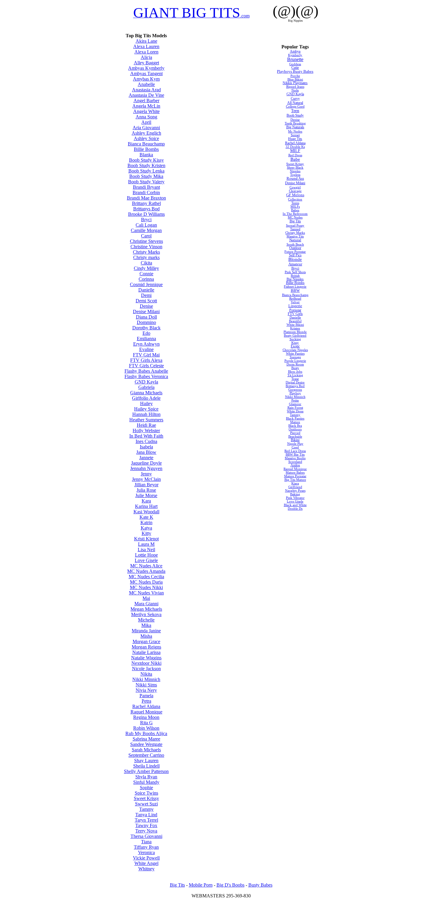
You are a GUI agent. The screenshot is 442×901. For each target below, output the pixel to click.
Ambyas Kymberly (146, 68)
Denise (146, 306)
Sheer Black (295, 167)
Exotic (295, 346)
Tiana (146, 841)
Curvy (295, 98)
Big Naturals (295, 127)
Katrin (146, 522)
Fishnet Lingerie (295, 286)
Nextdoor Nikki (146, 663)
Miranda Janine (146, 630)
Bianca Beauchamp (146, 143)
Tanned (295, 229)
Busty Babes (260, 884)
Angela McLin (146, 105)
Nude (295, 90)
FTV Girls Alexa (146, 360)
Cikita (146, 262)
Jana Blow (146, 452)
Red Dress (295, 155)
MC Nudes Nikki (146, 587)
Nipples (295, 171)
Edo (146, 333)
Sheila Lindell (146, 765)
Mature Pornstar (295, 476)
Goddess (295, 64)
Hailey (146, 403)
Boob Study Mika (146, 176)
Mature (295, 422)
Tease (295, 378)
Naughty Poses (295, 490)
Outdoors (295, 429)
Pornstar (295, 310)
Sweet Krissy (146, 798)
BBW (295, 290)
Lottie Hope (146, 554)
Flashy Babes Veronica (146, 376)
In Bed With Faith (146, 435)
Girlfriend (295, 487)
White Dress (295, 411)
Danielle (146, 289)
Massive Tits (295, 236)
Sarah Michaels (146, 749)
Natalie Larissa (146, 652)
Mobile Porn (201, 884)
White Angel (146, 863)
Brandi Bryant (146, 187)
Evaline (146, 349)
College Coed (295, 106)
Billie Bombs (146, 149)
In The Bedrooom (295, 213)
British (295, 275)
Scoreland (295, 461)
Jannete (146, 457)
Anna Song (146, 116)
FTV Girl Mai (146, 354)
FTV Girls (295, 314)
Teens (295, 203)
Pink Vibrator (295, 497)
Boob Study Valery (146, 181)
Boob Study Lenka (146, 170)
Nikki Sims (146, 684)
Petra (146, 701)
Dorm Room (295, 364)
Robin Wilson (146, 728)
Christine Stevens (146, 241)
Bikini (295, 440)
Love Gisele (146, 560)
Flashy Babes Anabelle (146, 371)
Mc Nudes (295, 131)
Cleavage (295, 191)
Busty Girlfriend (295, 335)
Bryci (146, 219)
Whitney (146, 868)
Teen (295, 110)
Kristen (295, 328)
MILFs (295, 206)
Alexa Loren (146, 51)
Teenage (295, 357)
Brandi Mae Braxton (146, 197)
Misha (146, 636)
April (146, 122)
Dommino (146, 322)
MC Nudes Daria (146, 582)
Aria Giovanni (146, 127)
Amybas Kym (146, 78)
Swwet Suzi (146, 803)
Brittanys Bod (146, 208)
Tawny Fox (146, 825)
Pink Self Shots (295, 272)
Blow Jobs (295, 371)
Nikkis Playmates (295, 83)
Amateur (295, 264)
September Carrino (146, 755)
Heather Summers (146, 419)
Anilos (295, 465)
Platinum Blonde (295, 332)
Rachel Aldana (146, 706)
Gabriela (146, 387)
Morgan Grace (146, 641)
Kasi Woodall (146, 511)
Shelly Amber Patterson (146, 771)
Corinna (146, 279)
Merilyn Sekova (146, 614)
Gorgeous (295, 389)
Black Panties (295, 418)
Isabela (146, 446)
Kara (146, 500)
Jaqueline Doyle (146, 463)
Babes (295, 210)
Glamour (295, 404)
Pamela (146, 695)
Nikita (146, 674)
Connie (146, 273)
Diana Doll (146, 316)
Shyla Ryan (146, 776)
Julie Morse (146, 495)
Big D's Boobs (230, 884)
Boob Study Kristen (146, 165)
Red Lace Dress (295, 451)
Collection (295, 199)
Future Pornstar (295, 251)
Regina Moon (146, 717)
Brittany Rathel (146, 203)
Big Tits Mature (295, 479)
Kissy (295, 342)
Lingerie (295, 306)
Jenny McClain (146, 479)
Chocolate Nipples (295, 350)
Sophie (146, 787)
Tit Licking (295, 375)
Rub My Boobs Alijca (146, 733)
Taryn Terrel (146, 820)
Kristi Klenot (146, 538)
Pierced (295, 433)
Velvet (295, 302)
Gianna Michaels (146, 392)
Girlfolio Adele (146, 398)
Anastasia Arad (146, 89)
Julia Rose (146, 490)
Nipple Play (295, 443)
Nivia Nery (146, 690)
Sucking (295, 339)
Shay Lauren (146, 760)
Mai (146, 598)
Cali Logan (146, 225)
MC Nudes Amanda (146, 571)
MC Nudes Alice (146, 565)
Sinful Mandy (146, 782)
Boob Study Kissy (146, 160)
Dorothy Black (146, 327)
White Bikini (295, 324)
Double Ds (295, 508)
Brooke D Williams (146, 214)
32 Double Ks (295, 146)
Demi (146, 295)
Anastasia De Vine (146, 95)
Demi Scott (146, 300)
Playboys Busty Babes (295, 71)
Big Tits (295, 221)
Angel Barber (146, 100)
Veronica (146, 852)
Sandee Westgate (146, 744)
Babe (295, 159)
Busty (295, 368)
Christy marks (146, 257)
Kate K (146, 517)
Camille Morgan (146, 230)
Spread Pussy (295, 225)
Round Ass (295, 178)
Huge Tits (295, 139)
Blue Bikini (295, 79)
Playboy (295, 393)
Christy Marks (146, 252)
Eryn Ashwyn (146, 344)
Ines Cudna (146, 441)
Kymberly (295, 55)
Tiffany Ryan (146, 847)
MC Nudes (295, 217)
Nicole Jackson (146, 668)
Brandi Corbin (146, 192)
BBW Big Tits (295, 454)
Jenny (146, 473)
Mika (146, 625)
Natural (295, 240)
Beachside (295, 436)
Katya (146, 527)
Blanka (146, 154)
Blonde (295, 259)
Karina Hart (146, 506)
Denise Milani (146, 311)
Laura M (146, 544)
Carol (146, 235)
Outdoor (295, 248)
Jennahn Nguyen (146, 468)
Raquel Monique (146, 711)
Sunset (295, 135)
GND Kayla (146, 381)
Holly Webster (146, 430)
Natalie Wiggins (146, 657)
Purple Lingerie (295, 360)
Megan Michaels (146, 609)
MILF (295, 150)
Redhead (295, 298)
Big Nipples (295, 279)
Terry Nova (146, 830)
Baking (295, 494)
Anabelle (146, 84)
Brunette (295, 59)
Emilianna (146, 338)
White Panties (295, 353)
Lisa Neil (146, 549)
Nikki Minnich (146, 679)
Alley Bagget (146, 62)
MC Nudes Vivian (146, 592)
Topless (295, 174)
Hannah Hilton (146, 414)
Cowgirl (295, 187)
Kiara (295, 483)
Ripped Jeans (295, 86)
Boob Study (295, 115)
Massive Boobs (295, 458)
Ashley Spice (146, 138)
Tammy (146, 809)
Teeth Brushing (295, 123)
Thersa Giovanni (146, 836)
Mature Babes (295, 472)
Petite (295, 400)
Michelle (146, 619)
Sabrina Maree (146, 738)
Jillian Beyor (146, 484)
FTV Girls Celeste (146, 365)
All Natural (295, 103)
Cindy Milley (146, 268)
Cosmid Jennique (146, 284)
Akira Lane (146, 41)
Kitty (146, 533)
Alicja (146, 57)
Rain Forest (295, 407)
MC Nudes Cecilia (146, 576)
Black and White (295, 505)
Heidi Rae (146, 425)
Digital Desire (295, 382)
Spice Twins (146, 793)
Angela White (146, 111)
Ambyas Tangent (146, 73)
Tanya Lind (146, 814)
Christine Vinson (146, 246)
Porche (295, 76)
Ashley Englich (146, 133)
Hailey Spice (146, 408)
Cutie (295, 67)
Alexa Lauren (146, 46)
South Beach (295, 244)
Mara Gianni (146, 603)
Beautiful (295, 321)
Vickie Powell (146, 857)
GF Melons (295, 195)
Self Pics (295, 255)
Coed (295, 447)
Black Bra (295, 425)
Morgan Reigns (146, 646)
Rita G (146, 722)
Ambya (295, 51)
